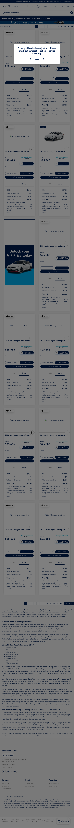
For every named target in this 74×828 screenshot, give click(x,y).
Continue (37, 59)
